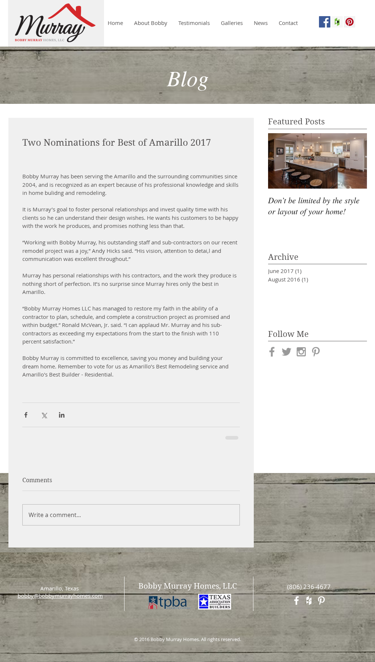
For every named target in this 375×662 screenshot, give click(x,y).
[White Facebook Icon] (296, 599)
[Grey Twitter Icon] (286, 351)
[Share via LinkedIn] (61, 414)
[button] (231, 22)
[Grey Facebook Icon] (272, 351)
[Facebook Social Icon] (324, 22)
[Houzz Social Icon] (337, 22)
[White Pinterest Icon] (321, 599)
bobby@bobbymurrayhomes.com (60, 595)
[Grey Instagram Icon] (301, 351)
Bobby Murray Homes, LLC (187, 585)
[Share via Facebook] (25, 414)
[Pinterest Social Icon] (349, 22)
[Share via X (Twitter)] (43, 414)
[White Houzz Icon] (309, 599)
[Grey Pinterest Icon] (315, 351)
